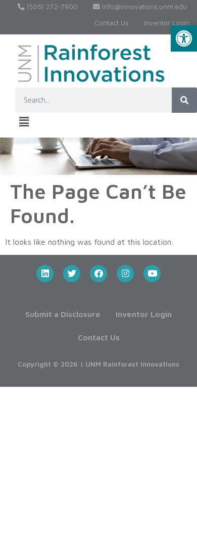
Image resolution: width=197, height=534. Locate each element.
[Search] (184, 100)
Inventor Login (166, 23)
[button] (184, 38)
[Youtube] (152, 273)
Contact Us (111, 23)
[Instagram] (125, 273)
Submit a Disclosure (63, 314)
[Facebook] (98, 273)
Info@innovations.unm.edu (143, 7)
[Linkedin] (45, 273)
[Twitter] (71, 273)
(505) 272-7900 (51, 7)
